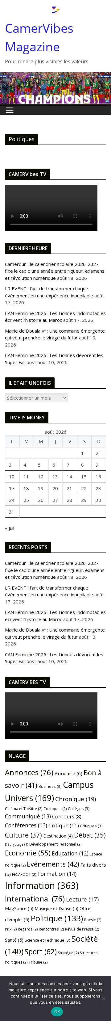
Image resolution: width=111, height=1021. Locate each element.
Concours (66, 816)
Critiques (91, 826)
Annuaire (68, 773)
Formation (56, 873)
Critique (63, 825)
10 (11, 476)
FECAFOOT (24, 874)
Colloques (55, 808)
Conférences (26, 825)
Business (50, 786)
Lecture (82, 899)
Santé (14, 940)
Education (70, 853)
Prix (11, 929)
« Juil (9, 528)
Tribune (38, 962)
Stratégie (68, 953)
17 (11, 488)
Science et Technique (47, 940)
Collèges (79, 808)
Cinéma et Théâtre (23, 808)
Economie (28, 853)
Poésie (92, 919)
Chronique (75, 799)
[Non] (103, 998)
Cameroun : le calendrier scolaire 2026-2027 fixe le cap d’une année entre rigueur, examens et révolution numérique (55, 271)
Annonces (29, 772)
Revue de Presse (82, 929)
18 (26, 488)
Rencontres (51, 929)
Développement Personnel (55, 844)
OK (57, 1011)
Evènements (53, 863)
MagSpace (19, 908)
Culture (23, 834)
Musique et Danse (56, 908)
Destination (58, 836)
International (35, 899)
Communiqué (28, 816)
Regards (28, 929)
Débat (90, 834)
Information (42, 885)
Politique (57, 918)
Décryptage (16, 844)
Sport (41, 951)
